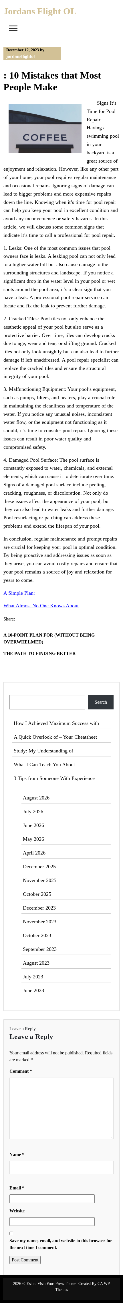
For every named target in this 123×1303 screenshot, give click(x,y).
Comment (20, 1071)
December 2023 (39, 908)
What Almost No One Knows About (41, 605)
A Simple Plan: (19, 593)
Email (16, 1187)
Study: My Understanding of (43, 751)
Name (16, 1154)
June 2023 (33, 990)
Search (16, 691)
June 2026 (33, 825)
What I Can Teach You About (44, 764)
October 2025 (37, 894)
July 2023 (33, 977)
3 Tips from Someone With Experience (54, 778)
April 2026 (34, 853)
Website (17, 1210)
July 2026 (33, 811)
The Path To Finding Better (39, 653)
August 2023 (36, 963)
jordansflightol (20, 56)
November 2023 (39, 921)
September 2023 (40, 949)
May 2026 (33, 839)
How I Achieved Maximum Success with (56, 723)
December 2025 (39, 866)
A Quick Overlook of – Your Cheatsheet (55, 737)
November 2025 (39, 880)
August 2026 (36, 798)
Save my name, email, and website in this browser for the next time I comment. (60, 1244)
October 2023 (37, 935)
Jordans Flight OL (39, 11)
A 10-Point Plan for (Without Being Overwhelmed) (49, 638)
